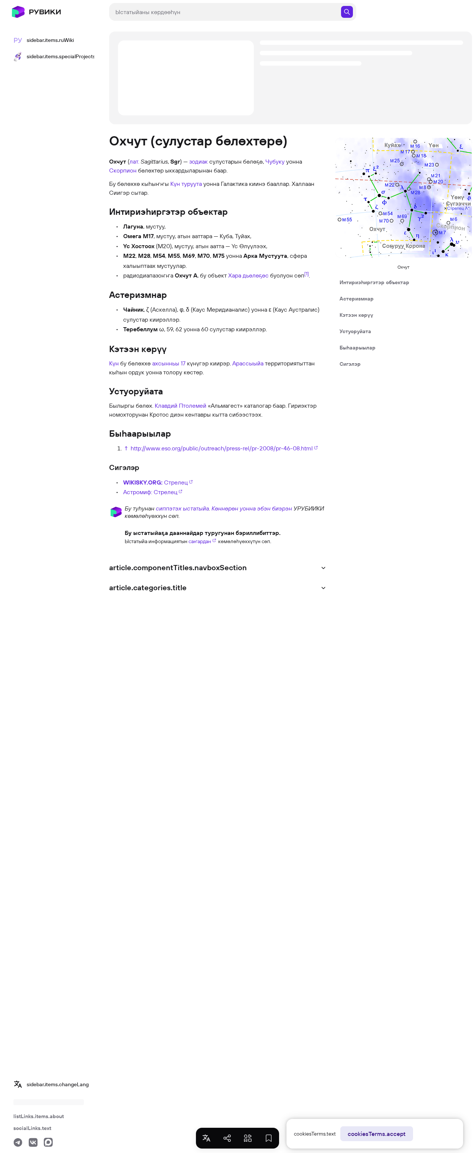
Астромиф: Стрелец (150, 492)
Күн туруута (186, 183)
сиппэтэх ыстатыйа (182, 508)
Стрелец (155, 482)
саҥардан (200, 541)
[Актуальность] (116, 536)
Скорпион (123, 170)
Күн (114, 363)
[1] (306, 273)
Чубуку (275, 161)
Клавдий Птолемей (180, 405)
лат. (134, 161)
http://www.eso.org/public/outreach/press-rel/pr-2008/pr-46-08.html (222, 448)
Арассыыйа (247, 363)
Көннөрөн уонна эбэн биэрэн (252, 508)
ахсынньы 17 (169, 363)
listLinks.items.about (38, 1116)
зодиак (198, 161)
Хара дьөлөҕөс (248, 275)
